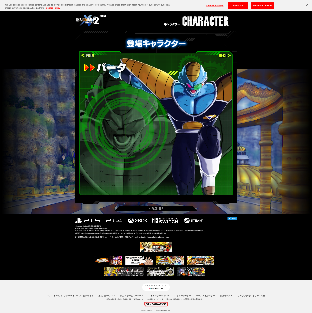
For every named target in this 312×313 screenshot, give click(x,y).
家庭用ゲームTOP (106, 295)
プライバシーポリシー (158, 295)
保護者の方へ (226, 295)
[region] (156, 5)
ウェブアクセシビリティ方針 (251, 295)
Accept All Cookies (262, 5)
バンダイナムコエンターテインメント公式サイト (70, 295)
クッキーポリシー (182, 295)
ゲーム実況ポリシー (205, 295)
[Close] (306, 5)
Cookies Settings (214, 5)
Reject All (238, 5)
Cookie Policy (53, 8)
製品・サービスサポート (131, 295)
